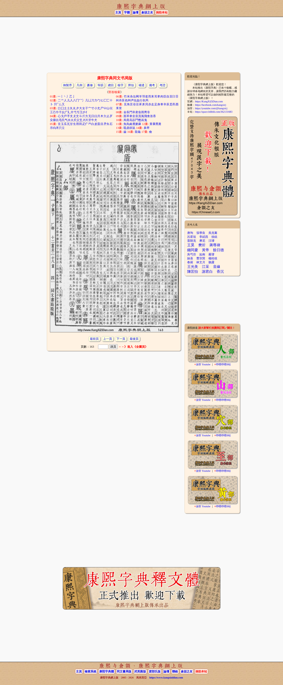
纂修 (90, 85)
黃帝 (205, 250)
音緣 (216, 267)
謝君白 (207, 271)
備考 (152, 85)
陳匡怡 (192, 271)
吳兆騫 (212, 232)
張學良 (200, 232)
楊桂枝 (212, 258)
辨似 (131, 85)
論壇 (136, 12)
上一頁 (107, 338)
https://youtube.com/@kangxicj (211, 108)
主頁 (118, 12)
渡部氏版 (155, 671)
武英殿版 (140, 671)
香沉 (220, 271)
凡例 (79, 85)
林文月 (200, 262)
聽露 (211, 262)
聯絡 (175, 671)
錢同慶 (192, 250)
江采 (205, 267)
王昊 (190, 245)
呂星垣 (191, 236)
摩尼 (202, 240)
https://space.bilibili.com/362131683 (213, 111)
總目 (111, 85)
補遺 (141, 85)
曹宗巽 (200, 258)
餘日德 (218, 250)
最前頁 (94, 338)
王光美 (192, 267)
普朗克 (191, 240)
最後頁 (134, 338)
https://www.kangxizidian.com (166, 677)
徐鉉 (214, 236)
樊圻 (202, 245)
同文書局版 (124, 671)
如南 (202, 254)
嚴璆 (211, 254)
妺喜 (190, 258)
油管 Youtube (203, 364)
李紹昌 (203, 236)
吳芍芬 (191, 254)
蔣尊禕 (214, 245)
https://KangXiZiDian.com (209, 101)
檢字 (120, 85)
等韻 (100, 85)
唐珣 (190, 232)
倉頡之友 (147, 12)
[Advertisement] (141, 46)
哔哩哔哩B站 (223, 364)
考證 (162, 85)
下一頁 (120, 338)
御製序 (67, 85)
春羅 (190, 262)
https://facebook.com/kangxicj (210, 105)
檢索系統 (90, 671)
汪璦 (211, 240)
